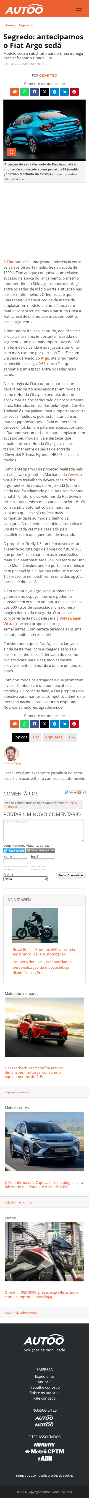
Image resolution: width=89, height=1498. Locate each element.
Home (9, 25)
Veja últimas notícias (18, 1202)
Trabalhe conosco (44, 1387)
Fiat (36, 737)
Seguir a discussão (81, 792)
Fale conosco (44, 1398)
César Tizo (48, 75)
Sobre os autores (44, 1392)
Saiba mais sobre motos (21, 1312)
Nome (7, 856)
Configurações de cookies (56, 1475)
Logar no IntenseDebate (14, 850)
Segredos (26, 25)
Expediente (44, 1376)
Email (34, 856)
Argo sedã (54, 737)
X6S (72, 737)
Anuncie (45, 1381)
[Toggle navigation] (79, 8)
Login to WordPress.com (40, 850)
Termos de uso (26, 1475)
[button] (14, 92)
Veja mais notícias (17, 1092)
